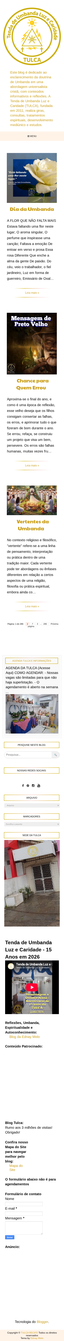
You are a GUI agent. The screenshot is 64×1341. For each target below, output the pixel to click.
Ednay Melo (37, 1338)
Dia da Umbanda (32, 208)
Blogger (42, 1322)
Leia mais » (32, 292)
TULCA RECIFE (30, 1332)
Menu (33, 136)
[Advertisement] (32, 1082)
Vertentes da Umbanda (33, 525)
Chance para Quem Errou (32, 384)
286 (45, 624)
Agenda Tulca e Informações (31, 660)
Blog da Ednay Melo (24, 1037)
